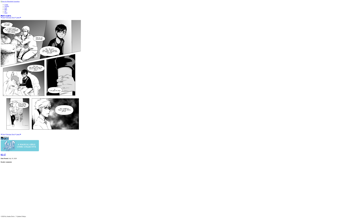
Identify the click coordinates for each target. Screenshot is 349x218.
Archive (6, 6)
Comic (6, 4)
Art (5, 11)
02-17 (3, 154)
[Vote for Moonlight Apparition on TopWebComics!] (5, 139)
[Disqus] (174, 189)
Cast (5, 8)
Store (5, 13)
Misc (5, 9)
